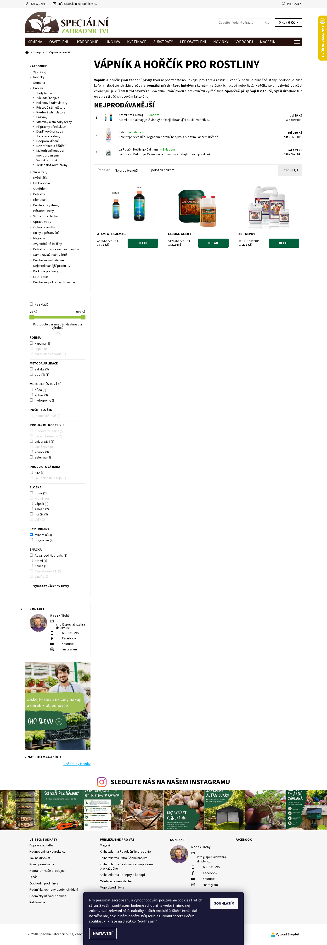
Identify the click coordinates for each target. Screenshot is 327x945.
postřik (42, 374)
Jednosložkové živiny (52, 165)
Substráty (163, 42)
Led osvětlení (193, 42)
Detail (143, 243)
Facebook (69, 638)
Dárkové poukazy (45, 271)
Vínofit (41, 576)
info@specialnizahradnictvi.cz (77, 4)
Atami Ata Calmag (139, 115)
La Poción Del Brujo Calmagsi (147, 149)
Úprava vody (42, 221)
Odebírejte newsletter (116, 881)
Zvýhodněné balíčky (47, 243)
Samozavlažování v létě (50, 254)
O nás (33, 877)
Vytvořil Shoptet (287, 934)
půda (40, 390)
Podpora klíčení (47, 141)
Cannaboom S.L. (48, 571)
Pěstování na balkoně (48, 260)
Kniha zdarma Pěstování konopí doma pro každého (126, 866)
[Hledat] (267, 22)
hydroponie (45, 400)
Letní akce (40, 276)
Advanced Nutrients (51, 555)
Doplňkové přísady (49, 131)
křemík (42, 498)
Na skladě (42, 304)
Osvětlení (58, 42)
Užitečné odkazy (43, 839)
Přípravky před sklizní (51, 126)
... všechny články (76, 764)
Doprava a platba (41, 845)
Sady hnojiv (44, 93)
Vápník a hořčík (47, 160)
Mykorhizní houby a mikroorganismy (50, 153)
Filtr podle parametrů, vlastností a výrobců (57, 326)
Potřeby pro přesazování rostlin (56, 249)
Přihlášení (294, 4)
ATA (40, 472)
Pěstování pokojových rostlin (54, 282)
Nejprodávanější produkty (51, 265)
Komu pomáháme (41, 864)
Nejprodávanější (126, 170)
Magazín (268, 42)
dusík (41, 493)
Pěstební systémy (46, 205)
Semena (35, 42)
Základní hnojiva (47, 98)
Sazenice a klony (48, 136)
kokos (41, 395)
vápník (41, 504)
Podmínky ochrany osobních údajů (53, 889)
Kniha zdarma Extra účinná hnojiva (123, 858)
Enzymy (41, 117)
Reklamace (37, 902)
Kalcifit (131, 132)
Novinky (220, 42)
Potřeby (39, 194)
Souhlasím (224, 903)
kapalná (42, 343)
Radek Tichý (200, 847)
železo (42, 509)
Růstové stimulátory (50, 107)
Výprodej (244, 42)
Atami (41, 561)
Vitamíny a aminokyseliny (54, 122)
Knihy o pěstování (46, 232)
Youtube (68, 644)
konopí (42, 452)
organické (44, 540)
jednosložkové (47, 416)
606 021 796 (37, 4)
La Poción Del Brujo (50, 478)
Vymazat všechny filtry (51, 586)
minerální (43, 535)
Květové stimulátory (51, 112)
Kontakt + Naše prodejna (47, 870)
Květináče (136, 42)
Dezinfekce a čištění (50, 146)
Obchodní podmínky (43, 883)
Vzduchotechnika (45, 216)
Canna (41, 566)
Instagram (69, 649)
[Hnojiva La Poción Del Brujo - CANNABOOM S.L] (27, 52)
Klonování (40, 199)
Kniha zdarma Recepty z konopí (122, 874)
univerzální (44, 441)
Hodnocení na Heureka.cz (47, 851)
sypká (41, 349)
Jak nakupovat (39, 858)
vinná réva (44, 447)
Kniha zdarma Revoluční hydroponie (125, 851)
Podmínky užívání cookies (47, 896)
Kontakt (177, 840)
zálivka (42, 369)
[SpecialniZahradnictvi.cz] (66, 22)
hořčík (41, 514)
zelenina (43, 457)
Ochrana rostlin (44, 227)
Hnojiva (112, 42)
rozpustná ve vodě (50, 354)
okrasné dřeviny (48, 436)
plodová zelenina (49, 431)
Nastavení (103, 933)
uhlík (40, 519)
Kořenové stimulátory (52, 103)
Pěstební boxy (43, 210)
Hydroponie (86, 42)
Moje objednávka (112, 887)
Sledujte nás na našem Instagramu (170, 782)
